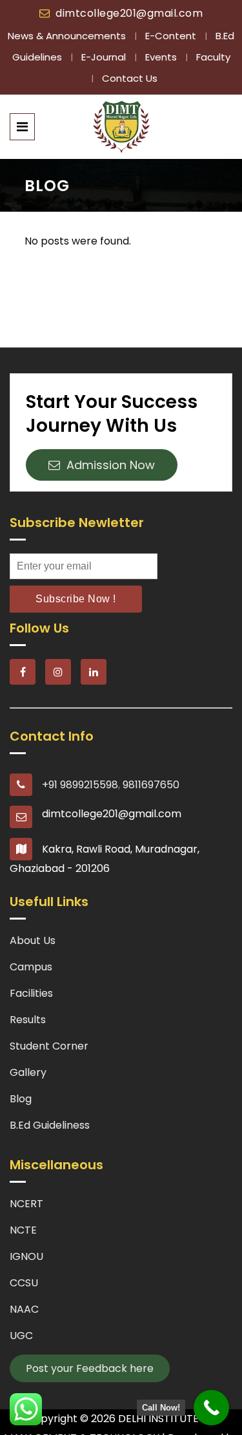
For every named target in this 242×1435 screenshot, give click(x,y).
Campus (31, 966)
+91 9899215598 (80, 784)
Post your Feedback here (90, 1368)
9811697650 (151, 784)
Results (28, 1019)
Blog (21, 1098)
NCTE (23, 1230)
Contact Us (129, 78)
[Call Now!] (211, 1407)
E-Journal (104, 57)
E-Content (172, 35)
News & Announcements (68, 35)
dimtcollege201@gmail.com (129, 13)
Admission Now (107, 465)
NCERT (26, 1203)
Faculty (213, 57)
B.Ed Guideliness (50, 1125)
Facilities (31, 993)
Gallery (28, 1072)
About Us (32, 940)
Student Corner (49, 1046)
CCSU (24, 1282)
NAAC (24, 1309)
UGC (21, 1335)
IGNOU (26, 1256)
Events (162, 57)
